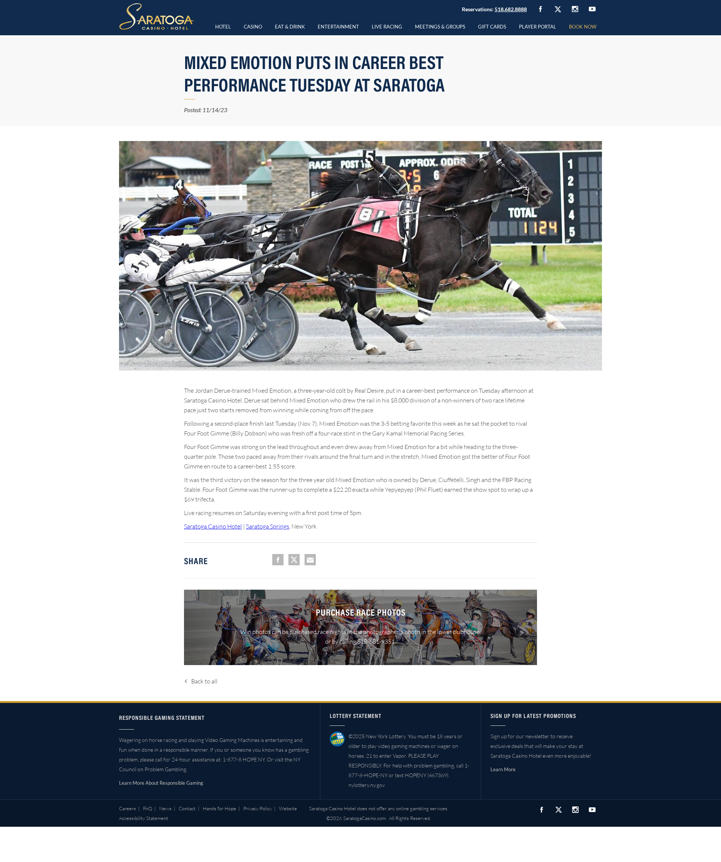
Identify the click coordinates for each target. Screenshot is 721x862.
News (165, 808)
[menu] (253, 25)
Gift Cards (492, 27)
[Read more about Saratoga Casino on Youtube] (592, 9)
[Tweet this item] (294, 559)
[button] (253, 25)
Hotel (223, 27)
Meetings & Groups (440, 27)
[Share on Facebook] (278, 559)
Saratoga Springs (267, 526)
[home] (156, 16)
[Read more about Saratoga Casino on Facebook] (540, 9)
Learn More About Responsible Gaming (161, 783)
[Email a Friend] (310, 559)
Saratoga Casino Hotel (213, 526)
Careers (127, 808)
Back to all (204, 681)
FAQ (147, 808)
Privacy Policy (257, 808)
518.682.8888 (511, 9)
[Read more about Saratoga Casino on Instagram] (575, 9)
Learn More (503, 769)
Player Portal (537, 27)
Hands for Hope (219, 808)
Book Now (582, 27)
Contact (187, 808)
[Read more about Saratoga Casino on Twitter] (558, 9)
